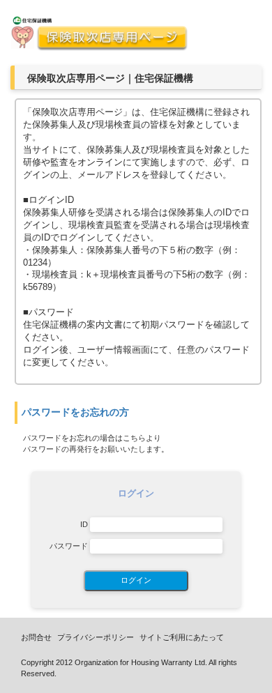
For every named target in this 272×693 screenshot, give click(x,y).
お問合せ (36, 637)
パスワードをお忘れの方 (75, 412)
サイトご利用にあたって (181, 637)
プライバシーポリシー (95, 637)
